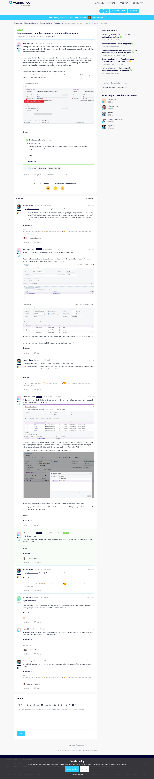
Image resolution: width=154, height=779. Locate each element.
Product (124, 3)
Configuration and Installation (112, 64)
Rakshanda (112, 100)
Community (138, 3)
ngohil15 (26, 629)
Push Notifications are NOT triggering (116, 44)
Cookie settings (75, 750)
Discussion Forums (31, 23)
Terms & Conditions (62, 750)
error (26, 168)
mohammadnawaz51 (115, 119)
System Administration (38, 168)
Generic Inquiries (55, 168)
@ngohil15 (27, 664)
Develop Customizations (110, 46)
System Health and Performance (51, 23)
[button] (118, 11)
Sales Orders (122, 87)
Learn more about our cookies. (116, 764)
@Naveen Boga (34, 143)
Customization (116, 83)
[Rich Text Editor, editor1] (55, 718)
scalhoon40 (27, 597)
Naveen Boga (28, 205)
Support (111, 3)
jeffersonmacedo (29, 43)
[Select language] (106, 11)
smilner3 (111, 113)
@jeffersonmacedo (32, 209)
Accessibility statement (91, 750)
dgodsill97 (111, 126)
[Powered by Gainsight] (77, 746)
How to (105, 83)
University (99, 3)
